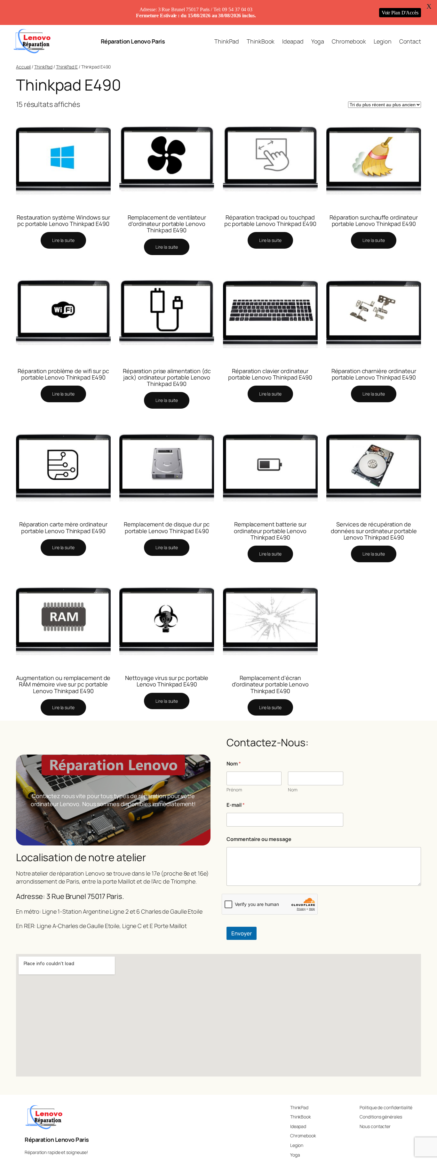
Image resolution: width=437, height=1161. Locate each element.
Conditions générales (381, 1117)
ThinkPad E (67, 67)
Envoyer (241, 933)
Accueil (23, 67)
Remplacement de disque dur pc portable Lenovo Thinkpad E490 (167, 527)
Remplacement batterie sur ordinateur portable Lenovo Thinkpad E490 (270, 530)
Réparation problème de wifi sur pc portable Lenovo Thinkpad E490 (63, 374)
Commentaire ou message (258, 839)
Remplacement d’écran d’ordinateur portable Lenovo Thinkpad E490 (270, 684)
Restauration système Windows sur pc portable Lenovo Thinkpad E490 (63, 220)
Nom (293, 789)
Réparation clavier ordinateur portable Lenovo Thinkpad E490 (270, 374)
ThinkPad (43, 67)
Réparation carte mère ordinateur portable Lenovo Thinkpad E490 (63, 527)
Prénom (234, 789)
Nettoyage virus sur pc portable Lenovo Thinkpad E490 (166, 681)
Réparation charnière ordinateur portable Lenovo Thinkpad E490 (373, 374)
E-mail (235, 805)
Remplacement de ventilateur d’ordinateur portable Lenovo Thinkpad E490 (167, 224)
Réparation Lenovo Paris (133, 41)
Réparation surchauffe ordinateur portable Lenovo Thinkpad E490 (374, 220)
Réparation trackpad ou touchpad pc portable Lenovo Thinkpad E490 (270, 220)
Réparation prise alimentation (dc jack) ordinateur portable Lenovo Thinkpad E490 (167, 377)
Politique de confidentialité (386, 1107)
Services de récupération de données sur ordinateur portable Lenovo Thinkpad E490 (374, 530)
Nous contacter (375, 1126)
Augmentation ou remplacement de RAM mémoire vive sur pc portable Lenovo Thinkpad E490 (63, 684)
